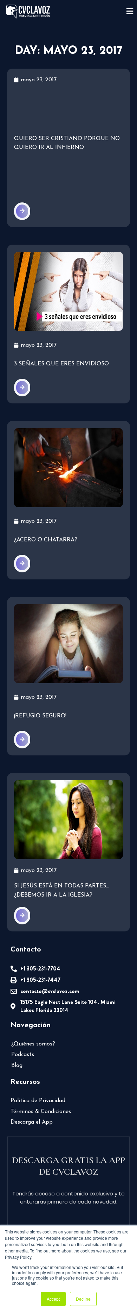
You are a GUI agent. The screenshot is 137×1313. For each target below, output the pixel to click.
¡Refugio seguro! (40, 716)
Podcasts (22, 1054)
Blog (16, 1065)
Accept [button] (53, 1299)
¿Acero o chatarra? (45, 540)
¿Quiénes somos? (33, 1044)
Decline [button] (83, 1299)
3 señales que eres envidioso (61, 364)
